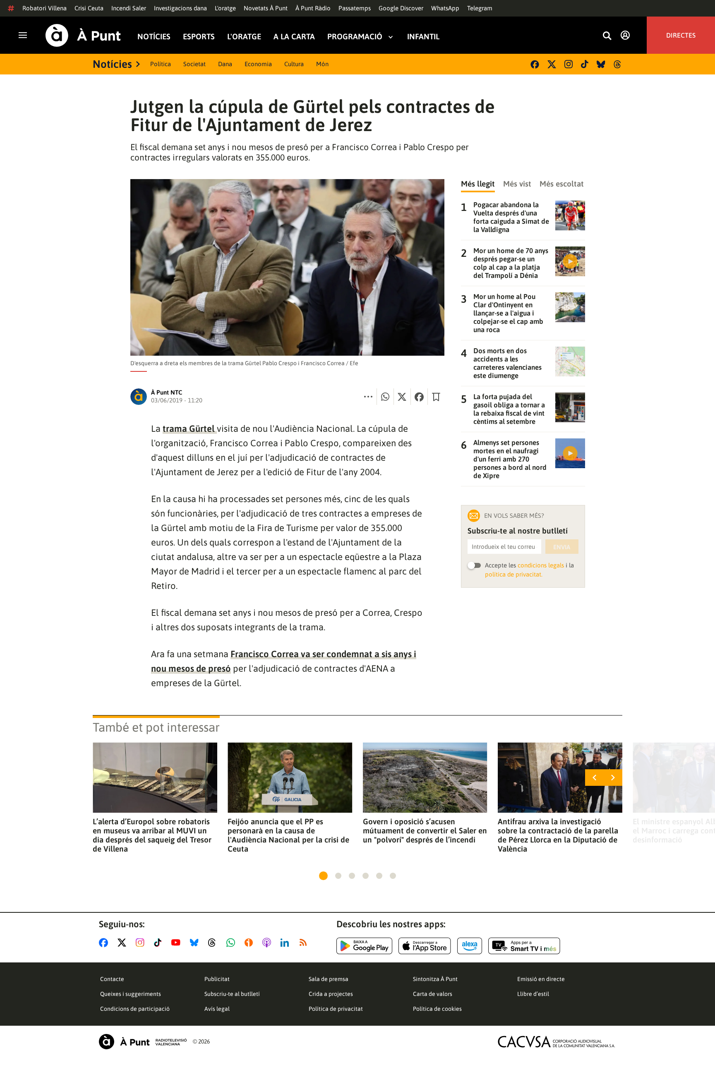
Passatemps (354, 8)
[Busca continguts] (607, 36)
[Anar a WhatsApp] (232, 943)
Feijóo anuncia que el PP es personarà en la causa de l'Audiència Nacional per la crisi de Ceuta (288, 835)
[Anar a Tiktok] (159, 943)
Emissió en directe (541, 979)
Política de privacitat (336, 1008)
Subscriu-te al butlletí (232, 994)
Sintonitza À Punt (435, 979)
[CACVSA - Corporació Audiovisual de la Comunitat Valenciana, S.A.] (556, 1041)
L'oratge (225, 8)
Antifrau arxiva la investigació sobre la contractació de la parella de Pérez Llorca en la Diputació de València (558, 835)
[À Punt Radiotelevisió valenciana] (143, 1041)
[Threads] (618, 64)
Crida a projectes (331, 994)
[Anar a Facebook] (105, 943)
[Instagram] (568, 64)
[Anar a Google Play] (364, 946)
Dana (225, 63)
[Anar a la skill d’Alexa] (469, 946)
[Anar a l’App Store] (424, 946)
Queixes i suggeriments (130, 994)
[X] (551, 64)
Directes (681, 35)
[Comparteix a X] (402, 396)
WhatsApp (445, 8)
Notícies (153, 36)
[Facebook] (534, 64)
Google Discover (401, 8)
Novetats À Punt (266, 8)
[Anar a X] (124, 943)
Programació (354, 36)
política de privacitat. (513, 574)
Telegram (479, 8)
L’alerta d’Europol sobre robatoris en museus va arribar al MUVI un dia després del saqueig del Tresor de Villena (152, 835)
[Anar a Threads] (214, 943)
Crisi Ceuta (88, 8)
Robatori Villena (44, 8)
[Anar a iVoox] (250, 943)
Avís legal (217, 1008)
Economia (258, 63)
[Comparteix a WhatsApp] (385, 396)
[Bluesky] (601, 64)
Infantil (423, 36)
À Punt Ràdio (313, 8)
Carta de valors (432, 994)
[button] (323, 875)
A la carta (294, 36)
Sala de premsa (328, 979)
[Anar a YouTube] (177, 943)
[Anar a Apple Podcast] (268, 943)
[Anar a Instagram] (142, 943)
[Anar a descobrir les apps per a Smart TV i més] (524, 946)
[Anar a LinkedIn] (286, 943)
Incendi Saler (128, 8)
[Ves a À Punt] (83, 35)
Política (160, 63)
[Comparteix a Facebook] (419, 396)
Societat (194, 63)
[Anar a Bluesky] (196, 943)
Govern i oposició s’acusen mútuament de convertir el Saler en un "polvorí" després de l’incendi (425, 830)
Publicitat (217, 979)
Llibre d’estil (533, 994)
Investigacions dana (180, 8)
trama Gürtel (190, 428)
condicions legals (541, 565)
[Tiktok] (584, 64)
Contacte (112, 979)
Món (322, 63)
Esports (199, 36)
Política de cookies (437, 1008)
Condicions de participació (135, 1008)
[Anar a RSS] (305, 943)
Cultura (294, 63)
